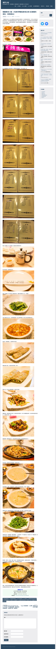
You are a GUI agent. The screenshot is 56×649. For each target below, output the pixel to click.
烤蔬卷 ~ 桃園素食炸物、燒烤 (45, 54)
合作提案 (19, 6)
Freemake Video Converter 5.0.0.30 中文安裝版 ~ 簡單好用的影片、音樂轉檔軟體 (46, 74)
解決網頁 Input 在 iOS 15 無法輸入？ (46, 64)
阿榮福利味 (43, 91)
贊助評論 (47, 6)
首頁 (15, 6)
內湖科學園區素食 (6, 598)
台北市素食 (25, 598)
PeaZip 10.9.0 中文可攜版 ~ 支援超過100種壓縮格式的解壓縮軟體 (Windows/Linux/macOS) (46, 80)
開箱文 (51, 6)
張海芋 (13, 16)
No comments (17, 16)
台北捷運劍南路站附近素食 (32, 598)
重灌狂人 (43, 97)
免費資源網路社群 (44, 95)
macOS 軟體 (30, 6)
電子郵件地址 (6, 633)
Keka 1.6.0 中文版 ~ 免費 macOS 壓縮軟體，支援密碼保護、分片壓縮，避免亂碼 (46, 38)
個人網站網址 (6, 636)
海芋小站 (6, 2)
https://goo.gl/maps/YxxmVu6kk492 (22, 595)
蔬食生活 (42, 6)
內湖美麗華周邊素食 (13, 598)
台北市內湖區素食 (19, 598)
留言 (5, 617)
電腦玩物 (43, 92)
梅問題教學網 (44, 96)
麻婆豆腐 (8, 317)
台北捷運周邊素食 (36, 6)
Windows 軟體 (24, 6)
